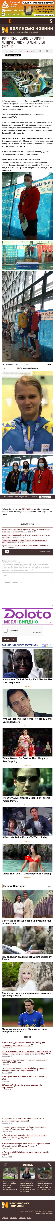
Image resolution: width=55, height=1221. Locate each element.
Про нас (5, 1217)
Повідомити (45, 497)
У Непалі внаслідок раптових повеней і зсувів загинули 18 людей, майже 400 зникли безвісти (26, 1144)
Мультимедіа (27, 1164)
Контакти (13, 1217)
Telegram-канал (29, 508)
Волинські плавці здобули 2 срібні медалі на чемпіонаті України (26, 535)
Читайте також (27, 524)
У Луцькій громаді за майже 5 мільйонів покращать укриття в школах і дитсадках (24, 1136)
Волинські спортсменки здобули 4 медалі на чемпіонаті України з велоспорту (26, 530)
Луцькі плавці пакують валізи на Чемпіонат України (24, 545)
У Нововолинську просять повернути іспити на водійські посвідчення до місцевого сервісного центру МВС (26, 1052)
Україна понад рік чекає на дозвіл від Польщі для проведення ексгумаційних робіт (23, 1043)
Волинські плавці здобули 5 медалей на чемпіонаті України (24, 541)
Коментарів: (30, 51)
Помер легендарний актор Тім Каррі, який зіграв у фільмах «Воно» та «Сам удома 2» (24, 1127)
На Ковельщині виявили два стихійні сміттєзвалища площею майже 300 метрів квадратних (24, 1069)
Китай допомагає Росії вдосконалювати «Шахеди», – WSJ (25, 1077)
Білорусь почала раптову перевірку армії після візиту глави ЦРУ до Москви (25, 1060)
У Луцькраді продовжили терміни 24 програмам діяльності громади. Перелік (23, 1119)
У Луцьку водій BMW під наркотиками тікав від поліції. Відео (25, 1153)
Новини (27, 1036)
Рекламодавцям (25, 1217)
